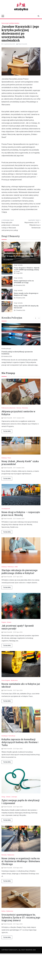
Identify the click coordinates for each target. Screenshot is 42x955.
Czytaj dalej (7, 431)
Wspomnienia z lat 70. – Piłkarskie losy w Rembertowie (32, 225)
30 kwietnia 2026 (20, 285)
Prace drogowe (6, 680)
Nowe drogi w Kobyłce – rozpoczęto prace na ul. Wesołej (21, 513)
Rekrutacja (11, 566)
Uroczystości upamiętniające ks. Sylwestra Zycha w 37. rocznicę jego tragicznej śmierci (21, 917)
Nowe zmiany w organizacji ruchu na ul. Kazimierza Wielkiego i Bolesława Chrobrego (21, 861)
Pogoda (4, 622)
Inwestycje (5, 736)
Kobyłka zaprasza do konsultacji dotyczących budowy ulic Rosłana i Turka (20, 742)
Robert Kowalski (22, 44)
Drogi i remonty (8, 250)
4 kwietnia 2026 (7, 356)
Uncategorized (6, 508)
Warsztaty (25, 408)
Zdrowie (9, 622)
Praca (9, 458)
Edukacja (4, 458)
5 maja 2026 (19, 273)
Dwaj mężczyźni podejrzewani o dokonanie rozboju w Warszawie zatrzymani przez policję (10, 226)
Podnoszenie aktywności (9, 408)
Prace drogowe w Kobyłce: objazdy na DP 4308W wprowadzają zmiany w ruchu (26, 270)
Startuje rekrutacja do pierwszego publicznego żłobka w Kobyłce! (20, 572)
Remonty (4, 855)
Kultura (4, 911)
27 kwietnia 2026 (20, 310)
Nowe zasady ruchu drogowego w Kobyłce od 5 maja (26, 294)
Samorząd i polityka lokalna (10, 23)
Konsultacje (11, 736)
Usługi (3, 797)
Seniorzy (18, 408)
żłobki (16, 566)
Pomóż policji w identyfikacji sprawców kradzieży (17, 353)
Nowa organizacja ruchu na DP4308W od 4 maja (24, 282)
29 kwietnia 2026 (20, 298)
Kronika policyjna (6, 348)
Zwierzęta (14, 797)
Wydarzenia (14, 680)
